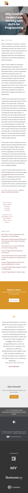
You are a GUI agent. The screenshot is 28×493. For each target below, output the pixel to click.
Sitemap (16, 433)
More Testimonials (14, 366)
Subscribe (14, 396)
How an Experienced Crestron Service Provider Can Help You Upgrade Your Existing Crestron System (13, 257)
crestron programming (12, 192)
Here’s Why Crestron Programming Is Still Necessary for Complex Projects (14, 412)
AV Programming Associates (6, 3)
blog (2, 40)
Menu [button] (24, 3)
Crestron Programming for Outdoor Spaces (13, 272)
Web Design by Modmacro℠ (15, 436)
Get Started (14, 300)
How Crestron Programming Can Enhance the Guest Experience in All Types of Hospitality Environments (13, 241)
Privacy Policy (22, 433)
